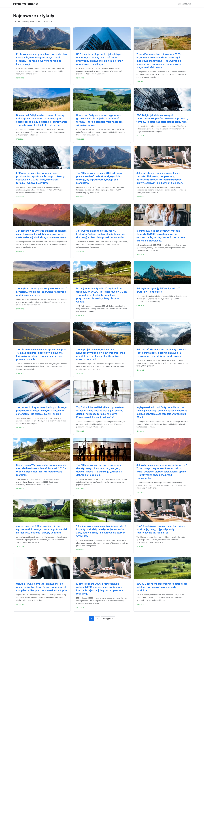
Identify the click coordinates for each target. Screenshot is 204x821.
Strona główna (184, 4)
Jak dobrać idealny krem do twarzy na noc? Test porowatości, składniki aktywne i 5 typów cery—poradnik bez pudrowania (161, 352)
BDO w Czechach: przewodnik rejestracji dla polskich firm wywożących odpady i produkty (161, 587)
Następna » (108, 618)
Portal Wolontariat (25, 3)
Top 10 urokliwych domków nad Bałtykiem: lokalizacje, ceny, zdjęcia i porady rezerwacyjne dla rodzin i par (160, 529)
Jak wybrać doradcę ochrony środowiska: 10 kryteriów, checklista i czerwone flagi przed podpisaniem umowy (41, 291)
